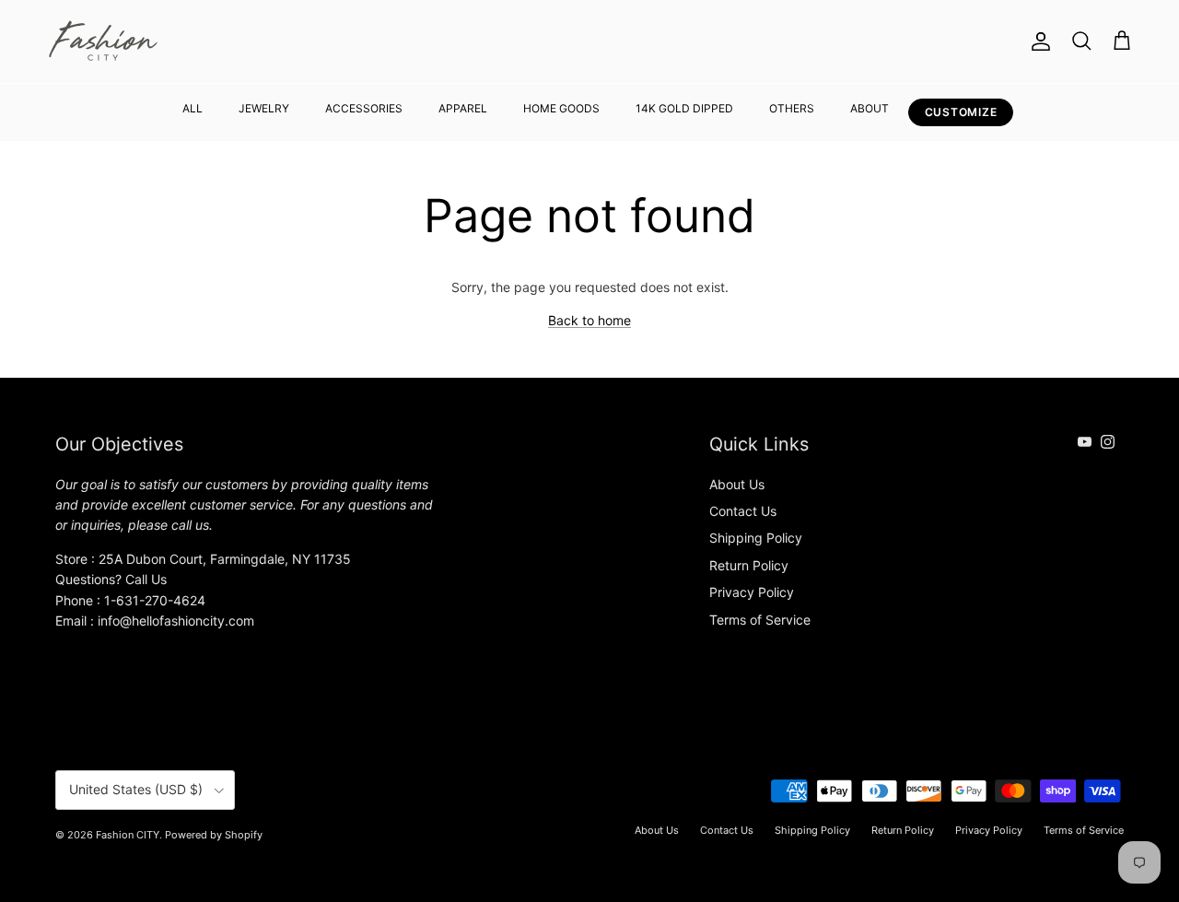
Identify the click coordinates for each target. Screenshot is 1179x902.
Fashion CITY (127, 834)
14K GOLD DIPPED (684, 108)
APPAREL (462, 108)
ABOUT (869, 108)
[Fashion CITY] (103, 41)
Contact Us (742, 511)
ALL (192, 108)
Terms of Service (760, 619)
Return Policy (748, 565)
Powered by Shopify (214, 834)
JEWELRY (264, 108)
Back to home (589, 320)
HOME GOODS (561, 108)
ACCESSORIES (364, 108)
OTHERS (791, 108)
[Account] (1037, 41)
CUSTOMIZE (961, 112)
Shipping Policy (755, 537)
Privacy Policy (751, 592)
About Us (737, 484)
